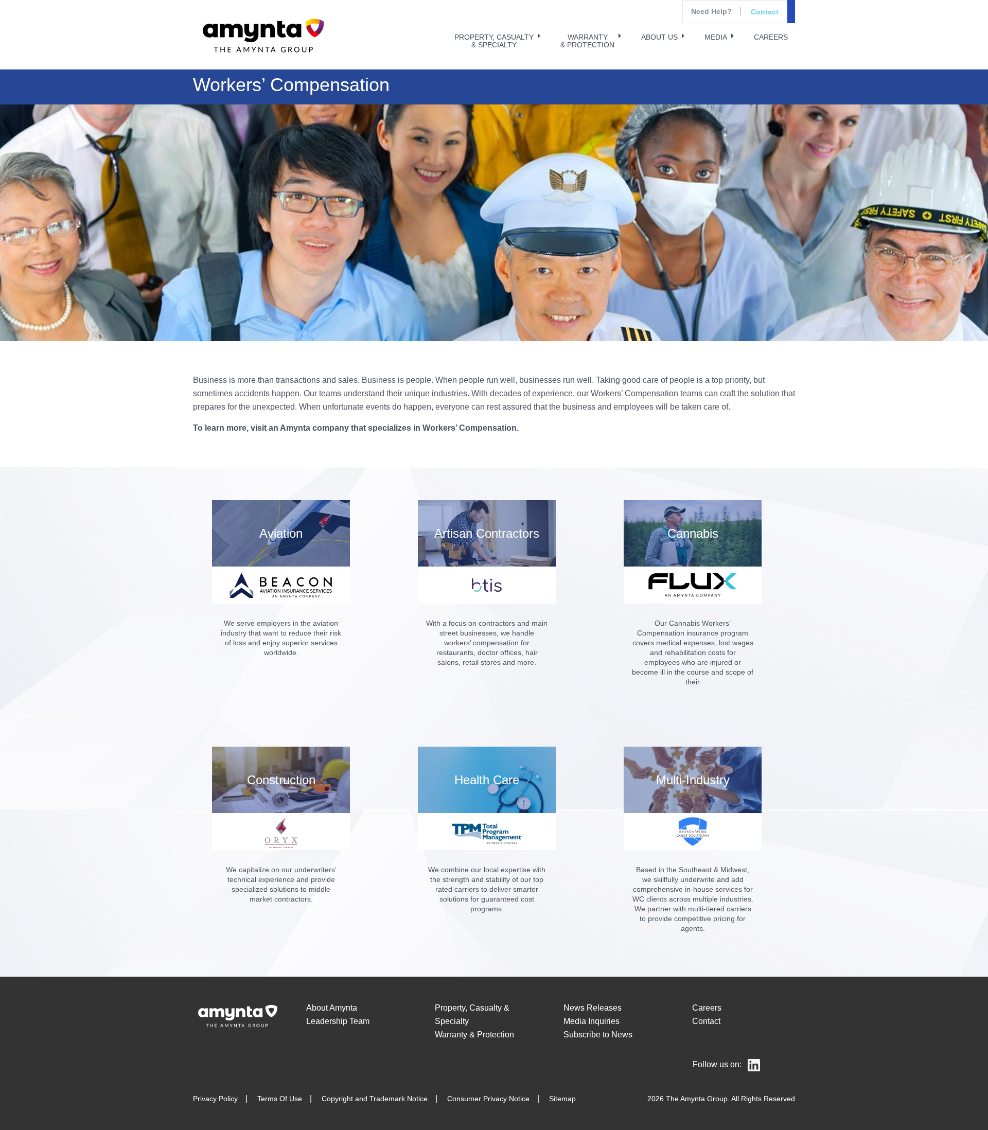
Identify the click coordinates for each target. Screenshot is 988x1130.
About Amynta (331, 1007)
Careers (706, 1007)
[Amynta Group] (261, 36)
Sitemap (562, 1098)
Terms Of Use (279, 1098)
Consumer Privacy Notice (488, 1098)
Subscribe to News (597, 1034)
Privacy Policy (215, 1098)
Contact (765, 12)
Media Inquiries (591, 1021)
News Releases (592, 1007)
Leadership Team (337, 1021)
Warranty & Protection (474, 1034)
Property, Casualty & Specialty (472, 1014)
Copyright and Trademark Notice (375, 1098)
